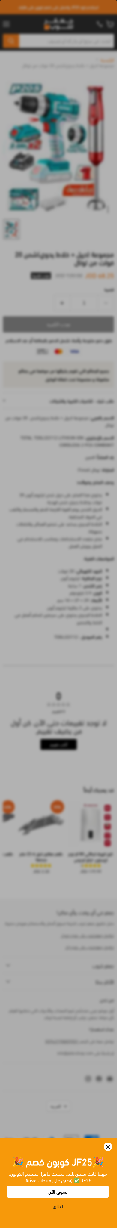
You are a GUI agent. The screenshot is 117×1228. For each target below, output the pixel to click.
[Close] (108, 1147)
